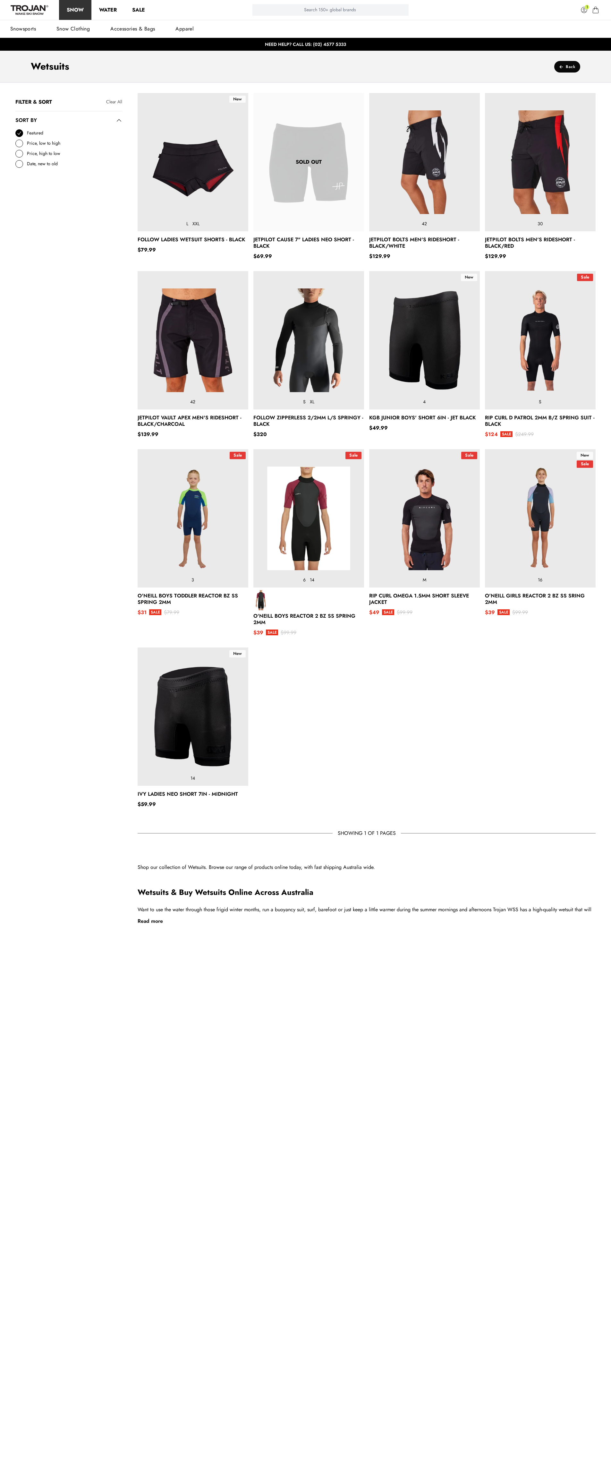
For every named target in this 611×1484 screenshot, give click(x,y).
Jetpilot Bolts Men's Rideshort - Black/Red (530, 242)
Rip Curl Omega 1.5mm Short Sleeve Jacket (419, 599)
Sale (138, 9)
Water (108, 9)
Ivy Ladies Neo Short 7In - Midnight (188, 794)
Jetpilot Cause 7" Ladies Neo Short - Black (303, 242)
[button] (595, 10)
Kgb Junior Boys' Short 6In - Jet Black (422, 418)
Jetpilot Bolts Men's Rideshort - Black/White (414, 242)
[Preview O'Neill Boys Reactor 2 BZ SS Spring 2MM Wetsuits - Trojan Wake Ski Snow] (261, 600)
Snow (75, 9)
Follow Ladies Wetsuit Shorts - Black (191, 239)
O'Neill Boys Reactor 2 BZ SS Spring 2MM (304, 619)
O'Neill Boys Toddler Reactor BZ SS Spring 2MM (188, 599)
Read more (150, 921)
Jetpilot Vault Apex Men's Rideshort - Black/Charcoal (190, 421)
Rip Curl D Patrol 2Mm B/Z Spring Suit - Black (540, 421)
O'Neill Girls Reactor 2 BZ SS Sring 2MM (535, 599)
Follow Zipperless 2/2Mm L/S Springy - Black (308, 421)
